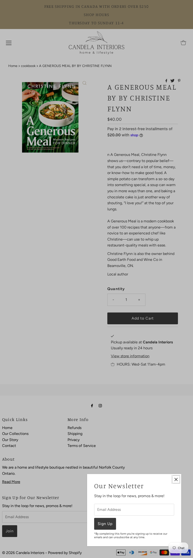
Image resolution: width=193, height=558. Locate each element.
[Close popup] (176, 479)
